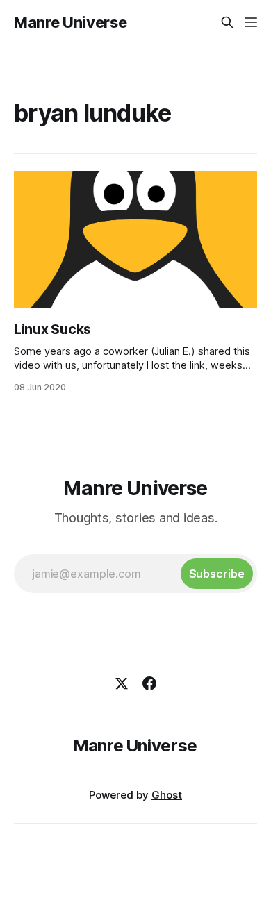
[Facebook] (149, 683)
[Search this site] (227, 22)
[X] (122, 683)
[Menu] (251, 22)
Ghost (166, 794)
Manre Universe (70, 22)
